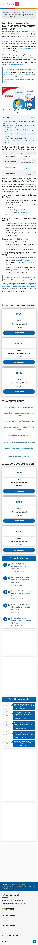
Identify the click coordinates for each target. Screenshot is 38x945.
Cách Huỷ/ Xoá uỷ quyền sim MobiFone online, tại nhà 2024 (21, 606)
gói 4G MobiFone (27, 48)
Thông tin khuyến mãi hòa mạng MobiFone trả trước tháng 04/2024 (18, 122)
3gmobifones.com (16, 64)
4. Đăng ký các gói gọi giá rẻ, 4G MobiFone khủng (19, 141)
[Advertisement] (19, 676)
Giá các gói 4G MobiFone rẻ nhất (12, 887)
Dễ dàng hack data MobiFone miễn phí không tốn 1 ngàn (21, 620)
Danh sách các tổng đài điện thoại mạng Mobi (19, 74)
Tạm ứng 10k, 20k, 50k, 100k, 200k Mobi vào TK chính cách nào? (23, 714)
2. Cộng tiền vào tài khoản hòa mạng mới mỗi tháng (19, 135)
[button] (31, 118)
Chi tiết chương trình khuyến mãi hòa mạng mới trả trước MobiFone (18, 127)
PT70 (19, 472)
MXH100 (19, 343)
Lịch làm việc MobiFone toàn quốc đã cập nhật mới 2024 (20, 579)
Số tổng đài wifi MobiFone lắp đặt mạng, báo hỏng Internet (21, 593)
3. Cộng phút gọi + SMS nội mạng (15, 138)
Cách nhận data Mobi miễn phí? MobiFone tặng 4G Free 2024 (23, 742)
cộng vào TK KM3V (20, 212)
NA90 (19, 502)
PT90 (19, 314)
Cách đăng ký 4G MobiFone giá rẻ (15, 79)
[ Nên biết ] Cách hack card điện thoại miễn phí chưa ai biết (20, 566)
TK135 (19, 373)
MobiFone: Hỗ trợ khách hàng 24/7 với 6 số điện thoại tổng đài (24, 733)
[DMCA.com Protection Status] (9, 909)
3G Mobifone (20, 884)
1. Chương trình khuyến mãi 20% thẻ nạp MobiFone (19, 131)
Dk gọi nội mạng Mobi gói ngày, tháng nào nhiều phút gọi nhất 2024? (23, 724)
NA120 (19, 531)
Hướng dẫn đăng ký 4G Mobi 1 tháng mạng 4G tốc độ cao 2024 (24, 705)
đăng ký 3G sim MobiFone (25, 260)
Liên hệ (6, 921)
